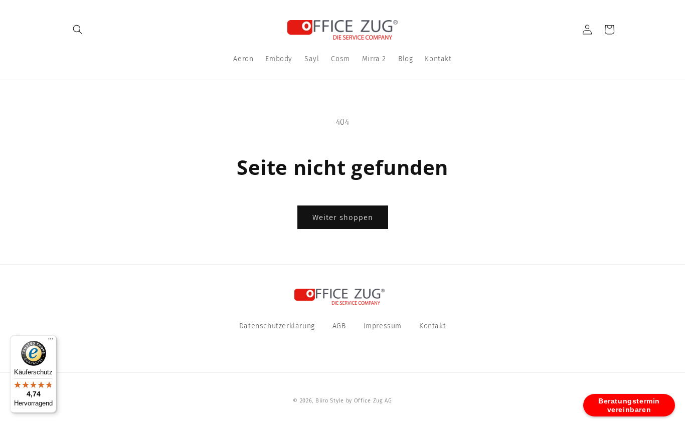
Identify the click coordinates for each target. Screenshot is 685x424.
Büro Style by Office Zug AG (353, 400)
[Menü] (51, 341)
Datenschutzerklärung (277, 326)
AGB (339, 326)
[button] (78, 30)
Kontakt (432, 326)
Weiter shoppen (342, 217)
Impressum (383, 326)
